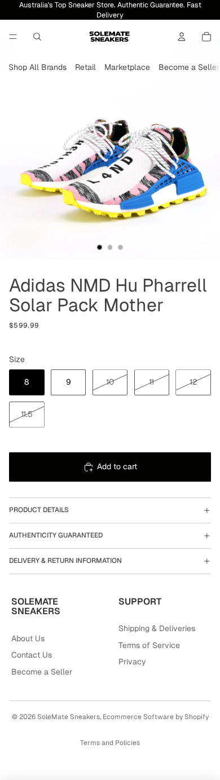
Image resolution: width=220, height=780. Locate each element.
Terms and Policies (110, 742)
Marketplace (127, 67)
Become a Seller (189, 67)
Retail (85, 67)
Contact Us (31, 655)
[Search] (37, 36)
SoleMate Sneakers (68, 716)
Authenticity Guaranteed (56, 535)
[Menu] (13, 37)
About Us (28, 638)
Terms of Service (149, 645)
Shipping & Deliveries (156, 628)
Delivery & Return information (65, 560)
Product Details (39, 509)
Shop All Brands (37, 67)
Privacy (132, 661)
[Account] (181, 36)
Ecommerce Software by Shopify (156, 716)
